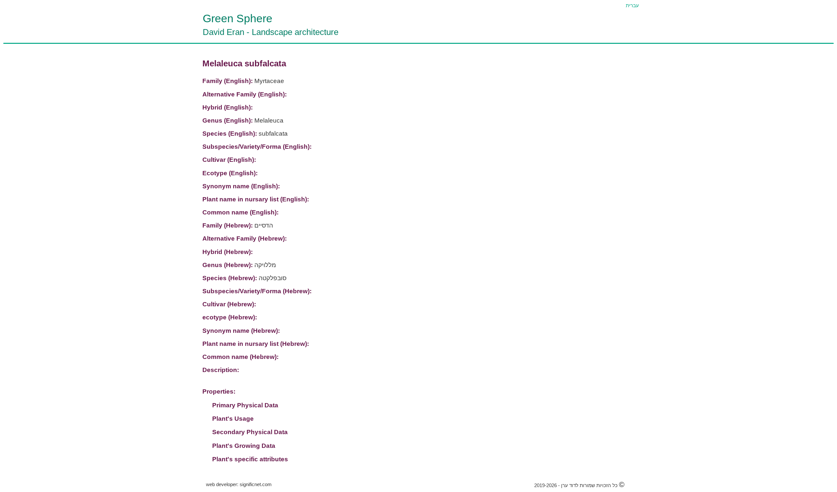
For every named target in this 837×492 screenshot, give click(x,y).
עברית (632, 5)
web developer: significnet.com (239, 484)
